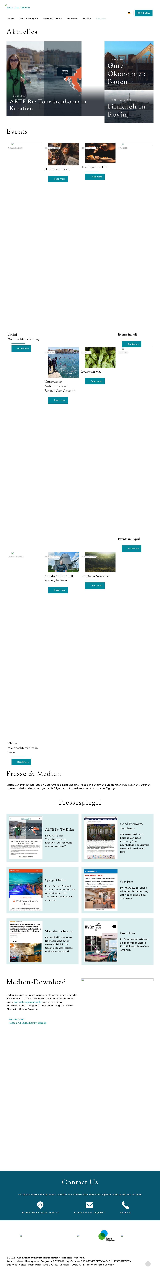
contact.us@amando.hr (28, 1002)
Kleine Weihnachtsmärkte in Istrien (23, 748)
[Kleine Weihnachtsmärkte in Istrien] (27, 645)
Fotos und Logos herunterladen (28, 1023)
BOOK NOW (143, 13)
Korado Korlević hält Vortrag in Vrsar (58, 578)
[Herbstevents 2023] (63, 154)
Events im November (95, 576)
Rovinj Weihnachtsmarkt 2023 (24, 337)
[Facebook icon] (137, 1258)
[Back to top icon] (148, 1263)
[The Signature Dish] (100, 153)
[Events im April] (137, 441)
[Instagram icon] (145, 1258)
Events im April (129, 539)
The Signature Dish (94, 167)
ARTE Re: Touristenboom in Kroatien (48, 105)
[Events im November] (100, 562)
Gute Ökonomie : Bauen (127, 74)
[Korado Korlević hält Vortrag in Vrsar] (63, 562)
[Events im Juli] (137, 237)
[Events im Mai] (100, 357)
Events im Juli (127, 334)
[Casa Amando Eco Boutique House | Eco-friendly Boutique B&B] (17, 7)
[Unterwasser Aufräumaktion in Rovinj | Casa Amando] (63, 362)
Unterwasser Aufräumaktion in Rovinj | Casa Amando (59, 386)
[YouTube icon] (142, 1258)
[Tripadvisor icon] (147, 1258)
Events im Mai (91, 371)
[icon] (150, 1258)
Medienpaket (16, 1019)
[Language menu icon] (130, 13)
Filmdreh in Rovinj (127, 111)
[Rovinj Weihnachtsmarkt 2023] (27, 237)
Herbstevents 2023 (57, 169)
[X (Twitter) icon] (139, 1258)
